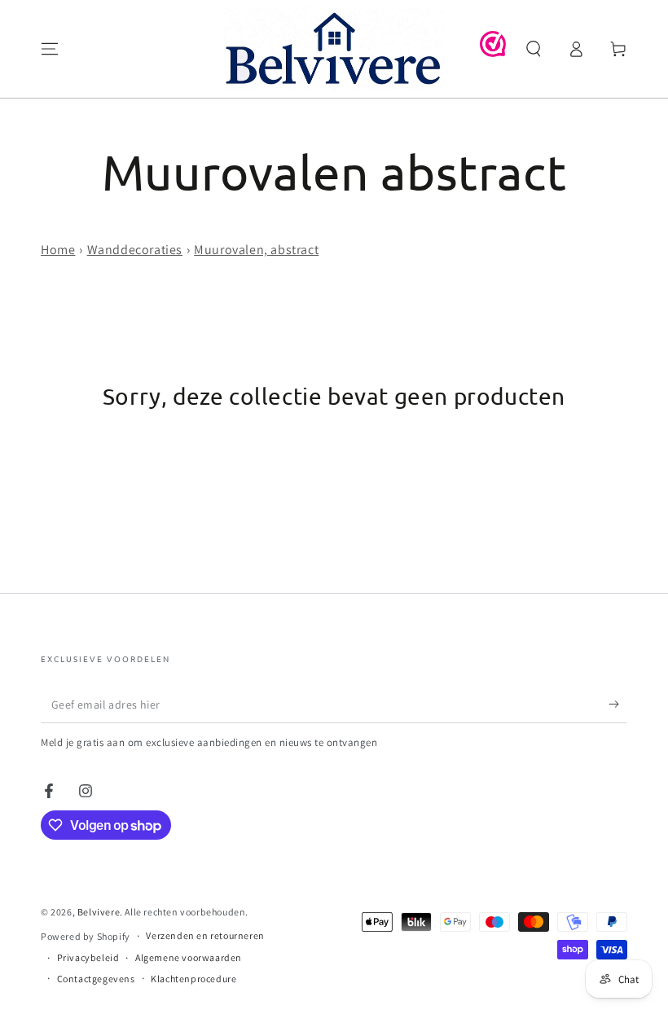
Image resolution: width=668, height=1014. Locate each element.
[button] (533, 49)
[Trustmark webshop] (493, 52)
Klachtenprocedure (193, 978)
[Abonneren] (618, 704)
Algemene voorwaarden (188, 957)
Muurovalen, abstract (256, 249)
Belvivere (98, 912)
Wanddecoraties (134, 249)
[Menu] (50, 49)
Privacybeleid (88, 957)
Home (58, 249)
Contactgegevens (96, 978)
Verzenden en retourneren (205, 935)
